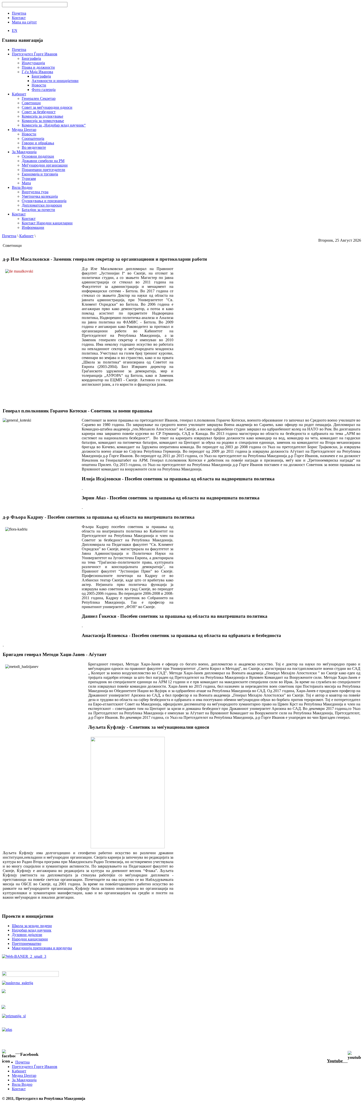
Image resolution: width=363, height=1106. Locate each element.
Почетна (9, 236)
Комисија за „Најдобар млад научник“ (54, 125)
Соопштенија (33, 138)
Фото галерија (44, 89)
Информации (33, 227)
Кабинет (26, 236)
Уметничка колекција (40, 196)
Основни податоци (38, 156)
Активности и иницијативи (55, 81)
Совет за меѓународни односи (47, 107)
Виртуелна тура (35, 192)
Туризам (29, 178)
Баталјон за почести (38, 210)
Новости (39, 85)
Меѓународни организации (45, 165)
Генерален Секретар (39, 98)
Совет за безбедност (39, 112)
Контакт (29, 218)
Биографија (31, 58)
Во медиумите (34, 147)
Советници (31, 103)
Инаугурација (33, 63)
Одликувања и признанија (44, 201)
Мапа (26, 183)
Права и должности (38, 67)
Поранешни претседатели (43, 170)
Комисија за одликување (42, 116)
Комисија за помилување (43, 121)
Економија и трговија (40, 174)
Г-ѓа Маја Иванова (37, 72)
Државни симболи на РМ (43, 161)
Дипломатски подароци (42, 205)
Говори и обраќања (38, 143)
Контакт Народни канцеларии (47, 223)
